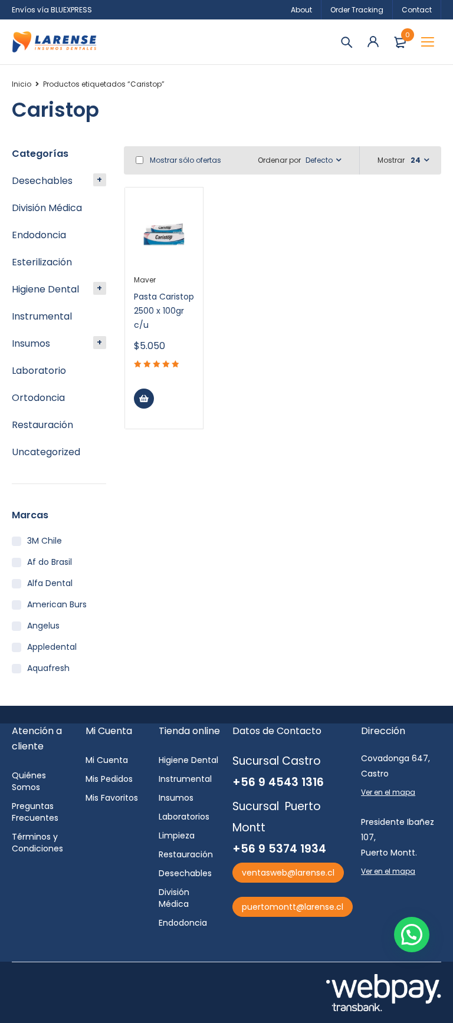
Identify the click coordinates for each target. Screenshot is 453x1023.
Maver (145, 280)
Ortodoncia (38, 397)
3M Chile (44, 541)
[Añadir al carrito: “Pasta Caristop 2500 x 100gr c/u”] (144, 399)
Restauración (42, 425)
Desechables (42, 181)
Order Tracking (356, 10)
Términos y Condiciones (37, 842)
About (301, 10)
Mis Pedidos (109, 779)
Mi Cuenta (107, 760)
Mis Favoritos (112, 798)
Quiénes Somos (29, 781)
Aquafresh (48, 668)
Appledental (52, 647)
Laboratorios (184, 817)
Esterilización (42, 262)
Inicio (21, 84)
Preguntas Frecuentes (35, 812)
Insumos (31, 343)
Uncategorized (46, 452)
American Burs (57, 604)
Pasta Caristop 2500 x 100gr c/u (164, 311)
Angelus (43, 625)
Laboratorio (39, 370)
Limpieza (177, 835)
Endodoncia (39, 235)
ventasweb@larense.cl (288, 873)
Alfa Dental (50, 583)
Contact (417, 10)
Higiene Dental (45, 289)
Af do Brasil (49, 562)
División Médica (47, 208)
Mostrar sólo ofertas (184, 160)
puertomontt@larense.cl (292, 907)
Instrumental (42, 316)
